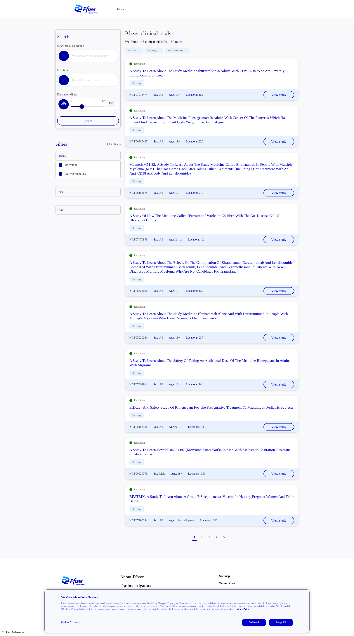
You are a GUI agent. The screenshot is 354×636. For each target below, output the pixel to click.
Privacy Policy (242, 609)
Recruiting (71, 164)
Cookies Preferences (13, 632)
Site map (224, 576)
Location (62, 70)
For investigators (135, 585)
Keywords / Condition (70, 45)
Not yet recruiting (75, 173)
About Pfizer (132, 576)
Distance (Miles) (67, 94)
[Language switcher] (280, 9)
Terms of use (227, 583)
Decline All (254, 622)
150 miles (132, 50)
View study (278, 95)
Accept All (281, 622)
